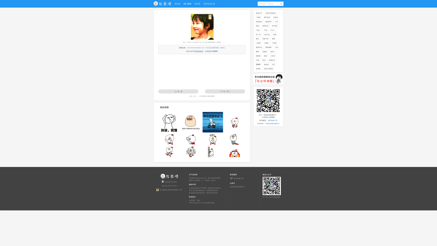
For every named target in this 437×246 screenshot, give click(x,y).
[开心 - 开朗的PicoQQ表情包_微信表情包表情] (169, 152)
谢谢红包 (272, 60)
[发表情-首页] (162, 4)
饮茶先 (275, 17)
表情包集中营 (272, 120)
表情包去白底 (209, 4)
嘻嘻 (265, 56)
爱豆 (257, 39)
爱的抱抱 (268, 47)
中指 (257, 60)
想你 (264, 60)
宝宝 (273, 64)
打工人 (273, 30)
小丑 (276, 22)
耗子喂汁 (275, 26)
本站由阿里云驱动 (170, 182)
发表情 (191, 178)
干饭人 (258, 30)
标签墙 (197, 4)
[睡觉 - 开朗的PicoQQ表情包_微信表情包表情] (234, 139)
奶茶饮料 (259, 22)
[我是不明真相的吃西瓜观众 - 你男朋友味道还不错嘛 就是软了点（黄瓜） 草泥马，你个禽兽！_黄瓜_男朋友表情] (191, 122)
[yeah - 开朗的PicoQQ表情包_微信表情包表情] (234, 122)
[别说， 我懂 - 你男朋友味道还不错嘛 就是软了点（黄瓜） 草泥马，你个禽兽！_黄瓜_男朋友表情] (169, 122)
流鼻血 (265, 52)
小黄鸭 (266, 43)
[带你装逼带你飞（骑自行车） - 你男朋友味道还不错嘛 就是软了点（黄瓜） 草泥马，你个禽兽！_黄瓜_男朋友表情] (213, 122)
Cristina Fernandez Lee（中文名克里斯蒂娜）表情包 (206, 48)
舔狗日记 (265, 26)
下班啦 (274, 43)
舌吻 (274, 34)
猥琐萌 (258, 56)
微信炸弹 (268, 22)
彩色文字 (259, 13)
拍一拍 (258, 34)
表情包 (177, 4)
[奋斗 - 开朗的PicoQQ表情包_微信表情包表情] (234, 152)
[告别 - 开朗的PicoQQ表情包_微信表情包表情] (169, 139)
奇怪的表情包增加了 (272, 123)
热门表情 (187, 4)
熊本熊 (266, 64)
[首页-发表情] (169, 178)
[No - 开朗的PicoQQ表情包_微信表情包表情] (213, 139)
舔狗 (257, 26)
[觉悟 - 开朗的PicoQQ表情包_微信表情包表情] (191, 139)
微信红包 (259, 47)
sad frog (267, 34)
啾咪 (257, 52)
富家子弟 (265, 39)
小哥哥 (273, 56)
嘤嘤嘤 (258, 64)
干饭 (265, 30)
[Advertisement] (201, 72)
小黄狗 (258, 43)
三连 (276, 47)
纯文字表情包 (268, 69)
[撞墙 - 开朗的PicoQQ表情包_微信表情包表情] (213, 152)
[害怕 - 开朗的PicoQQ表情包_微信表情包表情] (191, 152)
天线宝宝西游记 (271, 13)
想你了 (273, 52)
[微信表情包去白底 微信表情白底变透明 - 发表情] (268, 85)
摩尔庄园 (267, 17)
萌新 (273, 39)
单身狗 (258, 69)
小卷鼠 (258, 17)
